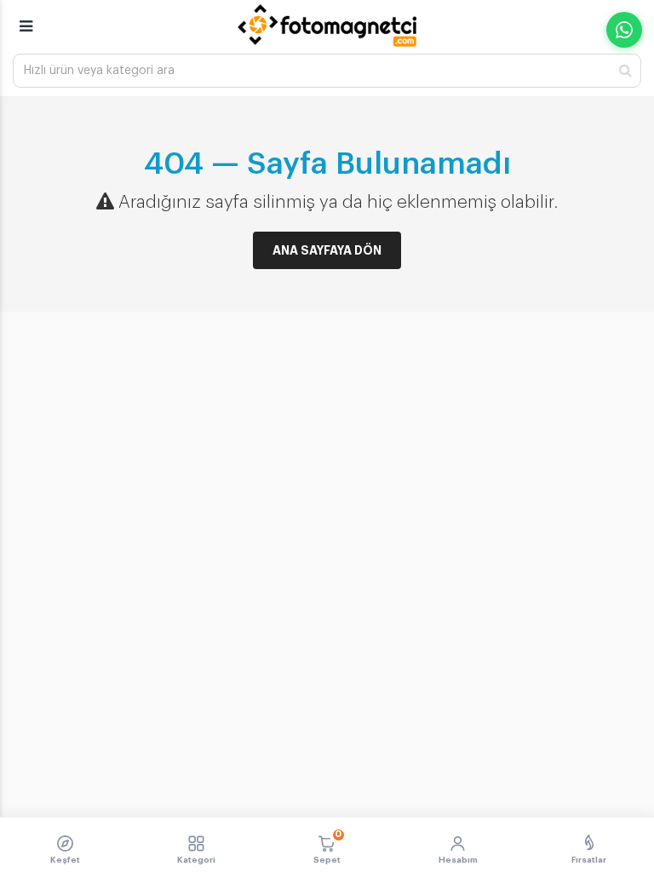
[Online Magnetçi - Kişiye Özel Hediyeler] (327, 25)
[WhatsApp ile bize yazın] (624, 30)
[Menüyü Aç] (26, 18)
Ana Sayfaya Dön (327, 250)
